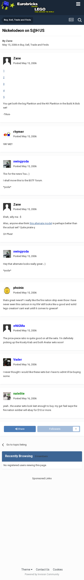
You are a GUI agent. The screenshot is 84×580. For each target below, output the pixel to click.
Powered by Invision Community (42, 574)
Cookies (58, 569)
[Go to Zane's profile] (7, 61)
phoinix (18, 288)
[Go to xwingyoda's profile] (7, 164)
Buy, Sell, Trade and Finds (34, 44)
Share (20, 428)
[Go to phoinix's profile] (7, 290)
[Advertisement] (42, 522)
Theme (26, 569)
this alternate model (41, 223)
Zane (9, 40)
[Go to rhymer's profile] (7, 134)
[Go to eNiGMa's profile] (7, 328)
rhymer (18, 132)
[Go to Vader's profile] (7, 362)
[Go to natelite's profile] (7, 396)
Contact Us (42, 569)
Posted (25, 63)
